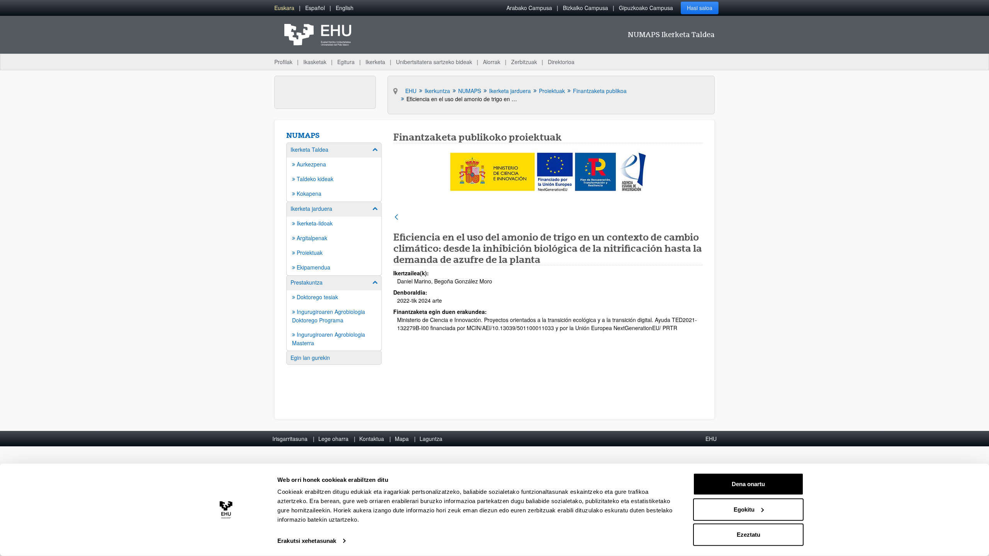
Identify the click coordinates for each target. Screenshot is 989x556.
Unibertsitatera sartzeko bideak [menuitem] (434, 62)
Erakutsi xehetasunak (306, 540)
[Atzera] (396, 217)
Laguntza (431, 438)
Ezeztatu (748, 534)
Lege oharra (333, 438)
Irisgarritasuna (290, 438)
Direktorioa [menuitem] (561, 62)
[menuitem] (284, 8)
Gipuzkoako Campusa (646, 8)
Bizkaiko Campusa (585, 8)
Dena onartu (748, 484)
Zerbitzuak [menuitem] (524, 62)
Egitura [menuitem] (346, 62)
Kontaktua (371, 438)
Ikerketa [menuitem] (375, 62)
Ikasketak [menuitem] (314, 62)
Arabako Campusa (529, 8)
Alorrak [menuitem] (491, 62)
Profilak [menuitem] (283, 62)
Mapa (402, 438)
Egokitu (744, 509)
